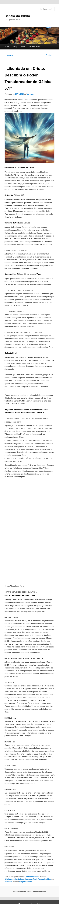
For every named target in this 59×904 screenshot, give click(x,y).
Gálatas (21, 879)
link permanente (25, 881)
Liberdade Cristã (31, 876)
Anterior (9, 55)
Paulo (35, 879)
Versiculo (30, 94)
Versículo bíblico (44, 879)
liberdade (28, 879)
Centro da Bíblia (17, 15)
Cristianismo (10, 879)
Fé (16, 879)
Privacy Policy (34, 46)
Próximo (50, 55)
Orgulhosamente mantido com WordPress (29, 891)
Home (23, 46)
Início (7, 46)
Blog (15, 46)
